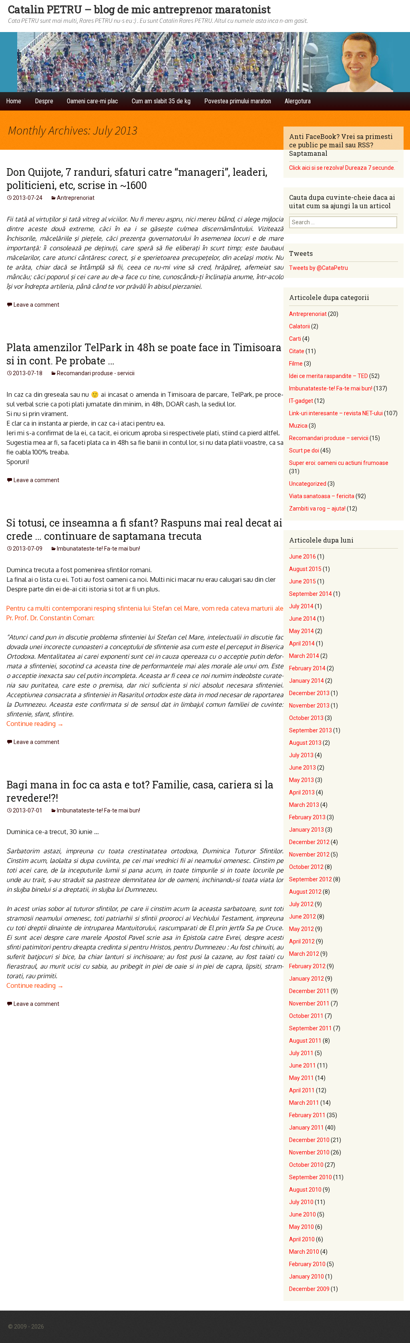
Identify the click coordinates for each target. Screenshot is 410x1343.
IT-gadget (301, 401)
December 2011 (309, 991)
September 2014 (310, 594)
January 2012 (306, 978)
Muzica (298, 425)
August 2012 (305, 892)
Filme (296, 363)
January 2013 (306, 829)
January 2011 (306, 1127)
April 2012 (302, 941)
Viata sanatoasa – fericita (321, 496)
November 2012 (309, 854)
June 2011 (302, 1065)
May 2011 (301, 1078)
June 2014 (302, 618)
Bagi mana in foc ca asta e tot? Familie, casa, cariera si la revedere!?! (139, 791)
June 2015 (302, 581)
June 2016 (302, 556)
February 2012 (307, 966)
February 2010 (307, 1264)
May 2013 (301, 780)
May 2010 (301, 1227)
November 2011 (309, 1003)
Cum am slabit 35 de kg (161, 101)
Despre (44, 101)
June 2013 (302, 767)
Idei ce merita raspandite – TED (328, 376)
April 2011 (302, 1090)
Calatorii (299, 326)
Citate (296, 351)
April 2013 (302, 792)
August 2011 (305, 1040)
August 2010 (305, 1189)
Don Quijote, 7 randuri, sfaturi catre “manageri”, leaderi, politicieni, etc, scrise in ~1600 (136, 178)
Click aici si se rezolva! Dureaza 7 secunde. (342, 168)
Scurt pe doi (304, 450)
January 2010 (306, 1276)
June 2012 (302, 916)
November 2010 (309, 1152)
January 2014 (306, 681)
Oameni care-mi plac (92, 101)
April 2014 (302, 643)
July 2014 (301, 606)
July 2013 (301, 755)
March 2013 (304, 805)
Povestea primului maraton (237, 101)
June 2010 (302, 1214)
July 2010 (301, 1202)
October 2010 (306, 1165)
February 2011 (307, 1115)
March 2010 (304, 1252)
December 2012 (309, 842)
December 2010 (309, 1140)
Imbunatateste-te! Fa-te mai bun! (98, 548)
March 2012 (304, 954)
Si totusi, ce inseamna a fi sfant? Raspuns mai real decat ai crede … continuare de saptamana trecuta (144, 529)
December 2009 (309, 1289)
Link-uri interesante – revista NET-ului (336, 413)
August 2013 (305, 743)
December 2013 (309, 693)
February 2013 (307, 817)
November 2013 (309, 705)
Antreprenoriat (75, 198)
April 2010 (302, 1239)
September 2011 (310, 1028)
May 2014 (301, 631)
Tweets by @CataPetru (318, 268)
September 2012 (310, 879)
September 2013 (310, 730)
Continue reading (35, 724)
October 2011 (306, 1016)
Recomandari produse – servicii (328, 438)
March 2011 (304, 1103)
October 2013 (306, 718)
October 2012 (306, 867)
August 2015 (305, 569)
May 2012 (301, 929)
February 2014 (307, 668)
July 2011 (301, 1053)
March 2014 (304, 656)
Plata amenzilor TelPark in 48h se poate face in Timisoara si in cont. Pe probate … (143, 354)
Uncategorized (307, 484)
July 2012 (301, 904)
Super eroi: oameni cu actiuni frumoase (338, 463)
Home (13, 101)
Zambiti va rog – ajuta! (317, 508)
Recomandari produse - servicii (96, 373)
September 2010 (310, 1177)
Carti (295, 339)
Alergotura (298, 101)
